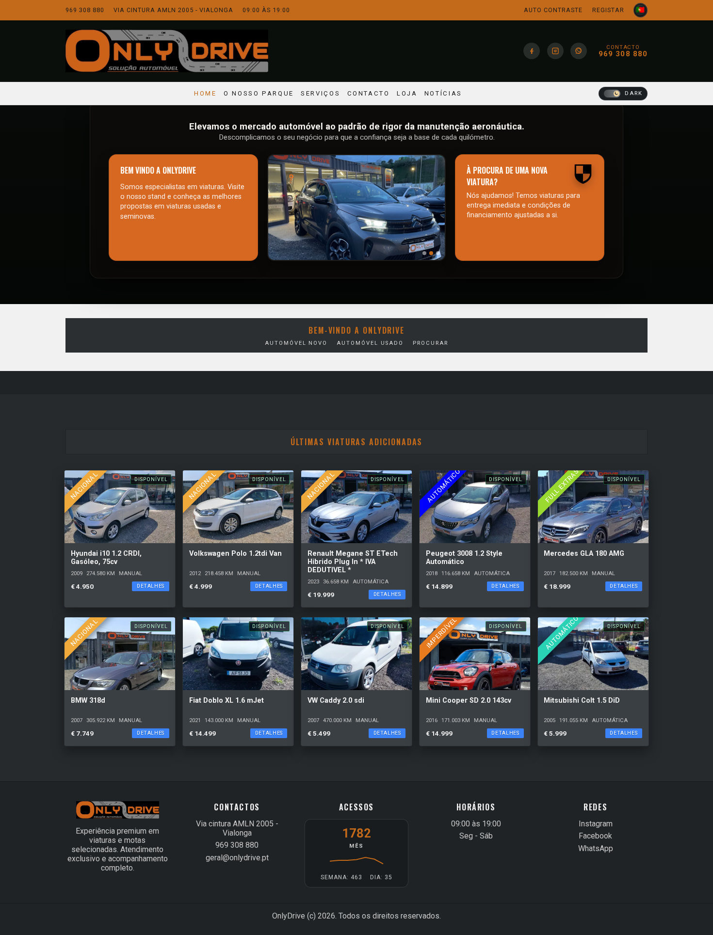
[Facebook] (531, 51)
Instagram (596, 823)
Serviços (320, 93)
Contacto (368, 93)
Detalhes (150, 586)
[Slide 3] (438, 253)
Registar (608, 10)
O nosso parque (259, 93)
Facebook (595, 835)
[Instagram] (555, 51)
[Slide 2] (431, 253)
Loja (407, 93)
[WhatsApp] (578, 51)
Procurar (430, 343)
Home (205, 93)
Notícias (443, 93)
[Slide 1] (424, 253)
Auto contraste (553, 10)
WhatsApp (595, 848)
